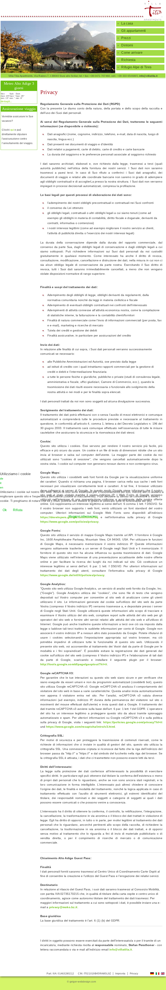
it (1, 483)
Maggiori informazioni (83, 516)
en (1, 487)
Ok (5, 510)
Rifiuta (18, 510)
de (1, 478)
